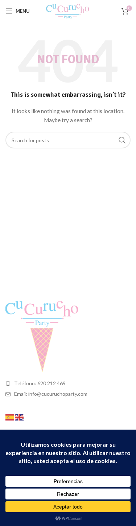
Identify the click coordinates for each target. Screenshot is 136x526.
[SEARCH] (122, 140)
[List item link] (68, 383)
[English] (19, 417)
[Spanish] (10, 417)
